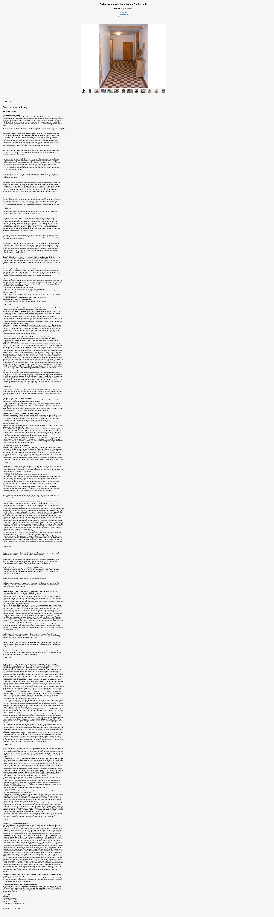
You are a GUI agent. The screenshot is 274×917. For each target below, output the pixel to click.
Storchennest (123, 15)
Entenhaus (123, 12)
